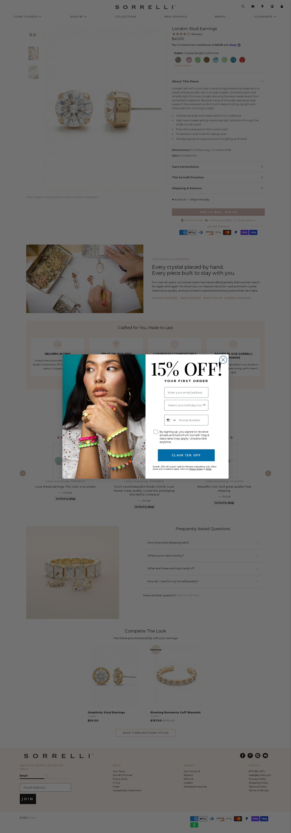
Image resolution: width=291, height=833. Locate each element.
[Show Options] (204, 405)
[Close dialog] (223, 360)
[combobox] (185, 405)
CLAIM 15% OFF (186, 455)
